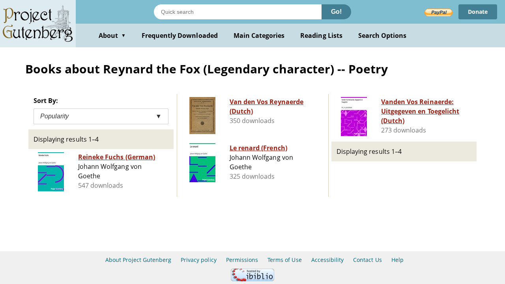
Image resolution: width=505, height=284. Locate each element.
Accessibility (327, 259)
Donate (478, 11)
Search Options (382, 35)
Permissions (242, 259)
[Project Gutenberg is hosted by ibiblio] (252, 279)
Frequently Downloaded (180, 35)
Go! (336, 11)
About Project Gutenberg (138, 259)
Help (397, 259)
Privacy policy (199, 259)
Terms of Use (284, 259)
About (112, 35)
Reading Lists (321, 35)
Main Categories (259, 35)
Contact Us (367, 259)
